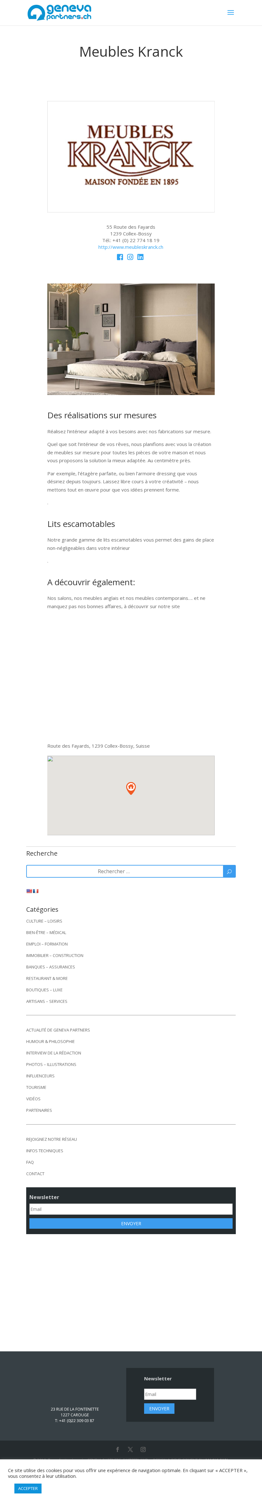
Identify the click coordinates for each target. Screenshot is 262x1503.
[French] (35, 891)
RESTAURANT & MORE (47, 978)
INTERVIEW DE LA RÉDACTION (53, 1052)
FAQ (30, 1162)
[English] (29, 891)
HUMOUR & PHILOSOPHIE (50, 1041)
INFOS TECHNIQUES (44, 1150)
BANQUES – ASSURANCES (50, 966)
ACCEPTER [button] (28, 1488)
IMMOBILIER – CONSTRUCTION (54, 955)
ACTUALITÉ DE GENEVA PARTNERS (58, 1029)
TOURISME (36, 1087)
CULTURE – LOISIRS (44, 921)
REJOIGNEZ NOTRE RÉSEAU (51, 1139)
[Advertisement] (131, 1288)
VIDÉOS (33, 1098)
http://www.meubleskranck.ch (130, 247)
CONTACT (35, 1173)
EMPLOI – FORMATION (47, 943)
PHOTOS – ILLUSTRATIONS (51, 1064)
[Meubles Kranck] (131, 210)
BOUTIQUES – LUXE (44, 989)
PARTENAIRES (39, 1110)
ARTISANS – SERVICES (46, 1001)
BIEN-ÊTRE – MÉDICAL (46, 932)
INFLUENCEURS (40, 1075)
